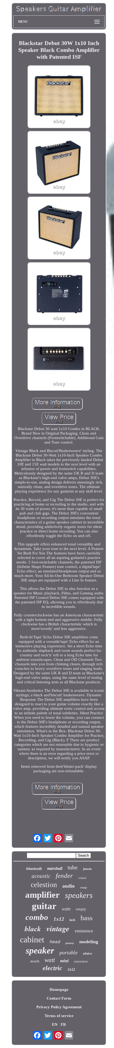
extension (81, 961)
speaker (40, 950)
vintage (57, 928)
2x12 (71, 970)
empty (81, 909)
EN (55, 1024)
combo (36, 917)
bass (87, 918)
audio (68, 886)
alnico (87, 953)
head (55, 942)
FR (63, 1024)
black (33, 929)
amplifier (42, 895)
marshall (54, 868)
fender (64, 875)
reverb (34, 961)
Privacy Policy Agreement (59, 1007)
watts (66, 909)
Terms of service (59, 1016)
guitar (44, 906)
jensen (87, 869)
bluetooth (34, 868)
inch (72, 920)
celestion (44, 884)
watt (50, 960)
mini (64, 960)
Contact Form (59, 998)
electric (52, 968)
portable (68, 952)
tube (73, 867)
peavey (69, 943)
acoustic (41, 876)
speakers (79, 895)
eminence (84, 930)
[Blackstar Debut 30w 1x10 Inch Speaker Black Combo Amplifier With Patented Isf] (58, 97)
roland (82, 877)
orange (83, 887)
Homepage (59, 989)
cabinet (32, 939)
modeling (88, 941)
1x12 (59, 919)
